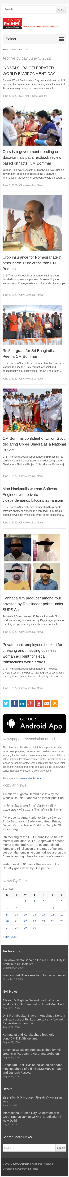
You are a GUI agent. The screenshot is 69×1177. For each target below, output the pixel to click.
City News (25, 185)
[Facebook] (14, 703)
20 (7, 921)
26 (61, 921)
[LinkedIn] (22, 703)
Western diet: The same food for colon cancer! (34, 975)
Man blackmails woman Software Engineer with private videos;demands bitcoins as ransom (33, 495)
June (20, 49)
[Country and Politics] (34, 23)
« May (6, 936)
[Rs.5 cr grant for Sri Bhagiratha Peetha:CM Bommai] (34, 325)
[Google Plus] (30, 703)
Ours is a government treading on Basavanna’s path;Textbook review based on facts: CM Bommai (32, 157)
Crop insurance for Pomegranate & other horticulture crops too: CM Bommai (32, 263)
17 (43, 914)
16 (34, 914)
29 (25, 927)
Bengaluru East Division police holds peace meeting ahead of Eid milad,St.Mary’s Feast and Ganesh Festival (32, 1068)
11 (52, 908)
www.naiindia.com (30, 778)
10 (43, 908)
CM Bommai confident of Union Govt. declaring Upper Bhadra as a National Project (34, 444)
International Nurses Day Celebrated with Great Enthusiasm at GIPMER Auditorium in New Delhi (32, 1116)
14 (16, 914)
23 (34, 921)
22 (25, 921)
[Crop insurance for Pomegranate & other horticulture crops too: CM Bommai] (34, 223)
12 (61, 908)
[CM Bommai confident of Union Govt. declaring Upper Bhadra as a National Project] (34, 410)
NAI (21, 96)
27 (7, 927)
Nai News (30, 96)
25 (52, 921)
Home (6, 49)
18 (52, 914)
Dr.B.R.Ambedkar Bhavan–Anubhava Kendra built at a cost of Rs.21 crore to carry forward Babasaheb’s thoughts (34, 1019)
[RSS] (54, 703)
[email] (46, 703)
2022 (13, 49)
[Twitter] (6, 703)
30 (34, 927)
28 (16, 927)
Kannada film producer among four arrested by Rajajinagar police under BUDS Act (33, 604)
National (42, 96)
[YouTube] (38, 703)
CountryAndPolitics (21, 1164)
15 (25, 914)
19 (61, 914)
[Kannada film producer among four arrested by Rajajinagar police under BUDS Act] (34, 562)
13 (7, 914)
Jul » (14, 936)
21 (16, 921)
